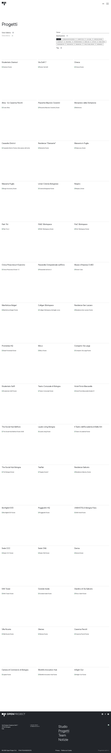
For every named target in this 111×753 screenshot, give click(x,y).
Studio (62, 727)
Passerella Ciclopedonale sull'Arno (51, 265)
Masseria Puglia (8, 184)
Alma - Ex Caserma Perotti (12, 103)
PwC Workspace (80, 224)
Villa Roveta (6, 629)
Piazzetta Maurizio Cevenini (49, 103)
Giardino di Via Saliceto (83, 589)
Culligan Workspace (46, 305)
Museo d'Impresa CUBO (84, 265)
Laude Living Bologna (46, 427)
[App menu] (107, 3)
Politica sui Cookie (66, 750)
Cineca (77, 62)
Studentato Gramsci (10, 62)
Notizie (63, 740)
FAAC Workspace (45, 224)
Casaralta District (9, 143)
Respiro (77, 184)
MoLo (40, 346)
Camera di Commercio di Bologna (15, 670)
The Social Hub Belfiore (11, 427)
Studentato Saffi (8, 386)
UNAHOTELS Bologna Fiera (85, 508)
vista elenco (6, 36)
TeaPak (41, 467)
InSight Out (78, 670)
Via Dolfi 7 (42, 62)
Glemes (41, 629)
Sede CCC (6, 548)
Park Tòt (5, 224)
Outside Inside (43, 589)
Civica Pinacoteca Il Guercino (13, 265)
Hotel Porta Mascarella (83, 386)
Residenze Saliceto (81, 467)
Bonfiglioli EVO (7, 508)
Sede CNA (42, 548)
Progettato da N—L (103, 750)
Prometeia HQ (7, 346)
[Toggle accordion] (67, 36)
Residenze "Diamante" (47, 143)
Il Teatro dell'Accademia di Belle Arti (88, 427)
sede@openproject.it (35, 726)
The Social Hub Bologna (11, 467)
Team (62, 735)
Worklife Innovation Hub (47, 670)
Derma (77, 548)
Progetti (63, 731)
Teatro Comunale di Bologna (49, 386)
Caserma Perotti (80, 629)
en (103, 4)
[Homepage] (4, 3)
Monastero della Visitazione (85, 103)
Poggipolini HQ (44, 508)
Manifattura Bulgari (9, 305)
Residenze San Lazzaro (83, 305)
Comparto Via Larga (82, 346)
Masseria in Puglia (81, 143)
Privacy (58, 750)
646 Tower (6, 589)
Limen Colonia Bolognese (48, 184)
